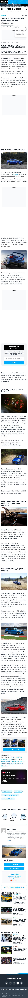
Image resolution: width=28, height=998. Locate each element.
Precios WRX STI (14, 863)
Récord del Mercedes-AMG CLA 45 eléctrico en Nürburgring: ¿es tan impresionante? (13, 41)
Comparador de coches (14, 865)
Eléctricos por (9, 4)
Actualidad (3, 12)
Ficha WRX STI (14, 854)
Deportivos (7, 780)
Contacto (4, 982)
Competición (11, 12)
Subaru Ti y (16, 746)
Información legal (9, 982)
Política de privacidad (22, 982)
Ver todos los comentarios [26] (14, 876)
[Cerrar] (25, 30)
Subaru (15, 163)
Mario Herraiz (6, 23)
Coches (17, 12)
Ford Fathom (14, 6)
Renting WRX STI (14, 867)
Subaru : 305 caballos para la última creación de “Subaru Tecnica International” (12, 753)
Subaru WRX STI (8, 788)
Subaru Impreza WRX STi (10, 784)
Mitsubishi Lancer (6, 748)
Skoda (20, 6)
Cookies (15, 982)
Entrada (3, 15)
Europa (2, 6)
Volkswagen (7, 6)
